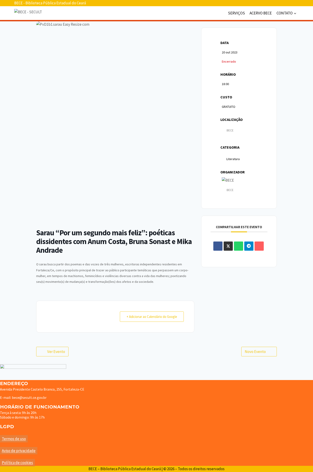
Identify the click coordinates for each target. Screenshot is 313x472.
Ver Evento (56, 351)
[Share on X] (228, 246)
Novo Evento (255, 351)
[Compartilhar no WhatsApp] (238, 246)
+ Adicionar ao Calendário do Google (151, 316)
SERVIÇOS (236, 13)
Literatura (233, 159)
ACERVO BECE (261, 13)
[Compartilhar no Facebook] (217, 246)
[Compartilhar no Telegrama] (248, 246)
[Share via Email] (259, 246)
